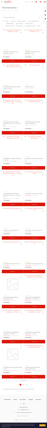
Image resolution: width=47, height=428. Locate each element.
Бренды (31, 399)
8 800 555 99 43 (24, 407)
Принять (42, 425)
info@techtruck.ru (24, 409)
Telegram (20, 403)
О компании (7, 399)
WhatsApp (24, 403)
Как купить (23, 399)
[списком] (41, 17)
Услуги (15, 399)
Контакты (38, 399)
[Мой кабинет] (32, 2)
